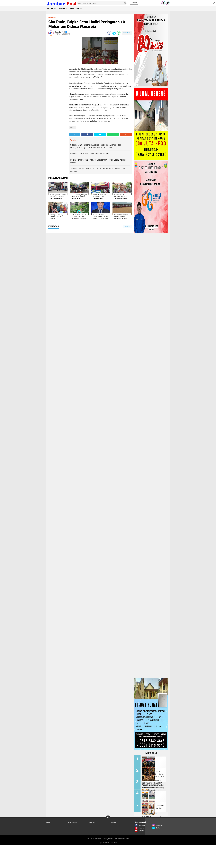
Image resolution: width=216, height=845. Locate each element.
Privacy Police (107, 839)
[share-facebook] (109, 33)
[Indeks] (163, 3)
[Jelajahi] (213, 3)
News (72, 8)
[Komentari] (126, 134)
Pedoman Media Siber (121, 839)
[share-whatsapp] (118, 33)
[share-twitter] (114, 33)
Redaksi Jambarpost (94, 839)
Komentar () (126, 33)
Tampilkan (127, 226)
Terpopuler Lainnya (150, 814)
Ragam (53, 8)
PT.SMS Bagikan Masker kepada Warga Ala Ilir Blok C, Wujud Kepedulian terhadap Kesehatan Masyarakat (153, 783)
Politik (79, 8)
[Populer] (168, 3)
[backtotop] (108, 817)
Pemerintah (63, 8)
